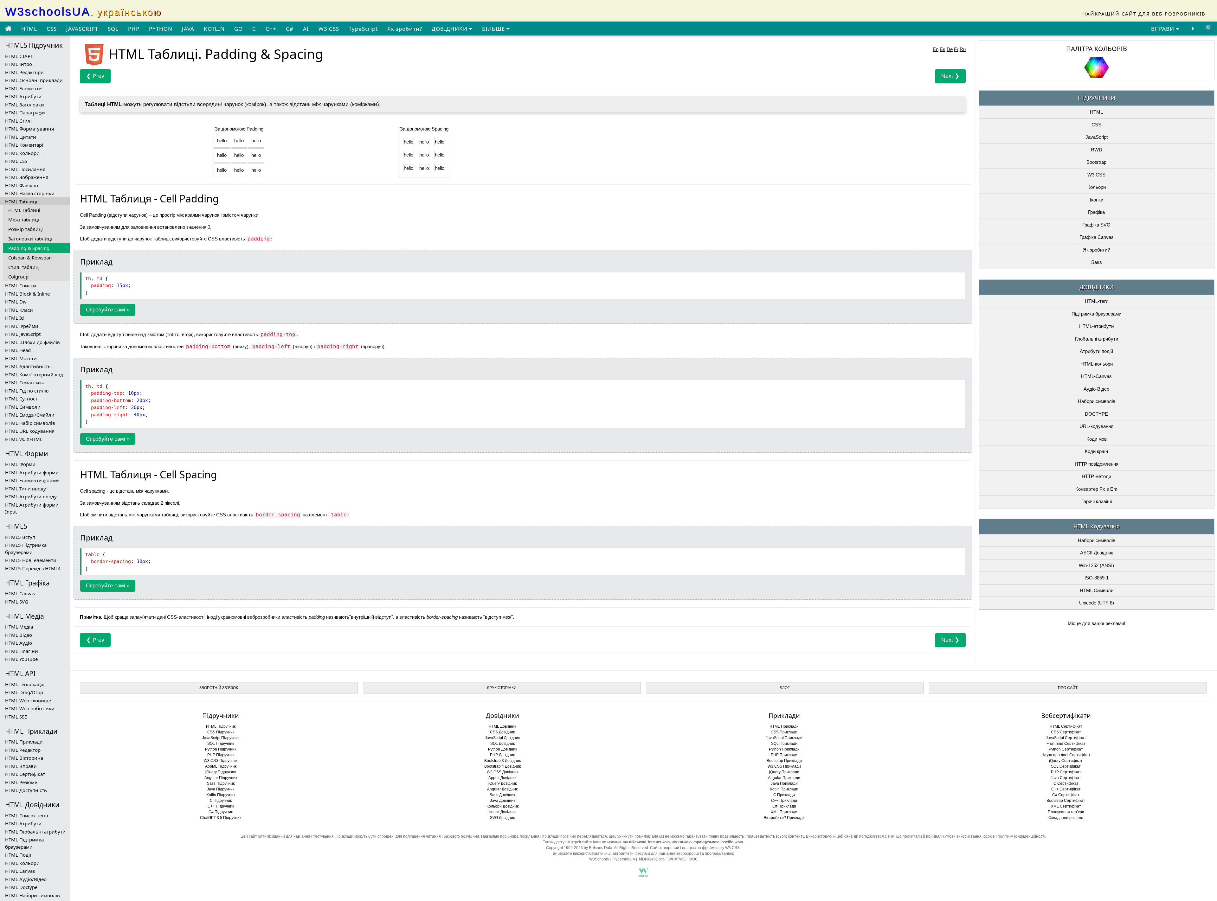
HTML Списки (20, 285)
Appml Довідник (502, 778)
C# (289, 28)
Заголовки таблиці (30, 238)
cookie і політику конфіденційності (1014, 836)
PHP (133, 28)
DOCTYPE (1096, 414)
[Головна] (8, 29)
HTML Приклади (24, 741)
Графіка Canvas (1096, 237)
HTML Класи (19, 310)
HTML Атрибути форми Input (32, 508)
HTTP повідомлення (1096, 464)
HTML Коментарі (24, 145)
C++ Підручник (221, 806)
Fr (956, 49)
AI (306, 28)
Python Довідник (502, 749)
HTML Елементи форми (32, 480)
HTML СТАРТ (19, 56)
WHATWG (677, 859)
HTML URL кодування (30, 431)
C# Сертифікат (1065, 795)
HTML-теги (1096, 301)
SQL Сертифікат (1066, 766)
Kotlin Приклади (784, 789)
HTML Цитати (20, 137)
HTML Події (18, 855)
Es (942, 49)
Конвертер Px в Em (1096, 489)
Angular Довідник (502, 789)
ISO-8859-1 (1097, 577)
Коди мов (1096, 439)
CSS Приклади (784, 732)
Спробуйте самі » (108, 310)
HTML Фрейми (21, 326)
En (935, 49)
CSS (52, 28)
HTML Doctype (21, 887)
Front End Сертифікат (1065, 743)
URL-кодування (1096, 426)
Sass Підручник (221, 783)
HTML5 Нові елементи (30, 560)
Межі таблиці (23, 219)
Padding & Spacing (28, 248)
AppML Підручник (220, 766)
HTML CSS (16, 161)
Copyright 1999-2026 (564, 848)
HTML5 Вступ (20, 537)
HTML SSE (16, 716)
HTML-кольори (1096, 364)
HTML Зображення (26, 177)
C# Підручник (221, 812)
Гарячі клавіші (1096, 501)
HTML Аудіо (18, 643)
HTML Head (18, 350)
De (950, 49)
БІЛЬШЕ (494, 28)
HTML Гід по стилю (27, 390)
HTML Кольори (22, 153)
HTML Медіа (19, 626)
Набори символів (1096, 401)
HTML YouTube (21, 659)
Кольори (1096, 187)
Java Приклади (784, 783)
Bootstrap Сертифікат (1065, 800)
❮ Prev (95, 76)
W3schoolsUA (83, 11)
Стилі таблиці (24, 267)
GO (238, 28)
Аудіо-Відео (1096, 389)
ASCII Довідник (1096, 552)
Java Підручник (220, 789)
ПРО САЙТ (1068, 688)
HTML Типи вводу (25, 488)
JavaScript (1096, 137)
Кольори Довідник (502, 806)
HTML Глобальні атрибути (35, 831)
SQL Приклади (784, 743)
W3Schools (599, 859)
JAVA (188, 28)
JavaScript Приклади (784, 738)
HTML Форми (20, 464)
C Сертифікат (1066, 783)
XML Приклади (784, 812)
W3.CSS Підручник (220, 760)
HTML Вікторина (24, 758)
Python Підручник (220, 749)
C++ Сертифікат (1066, 789)
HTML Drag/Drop (24, 692)
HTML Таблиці (21, 201)
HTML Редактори (24, 72)
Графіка (1096, 212)
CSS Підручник (220, 732)
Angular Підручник (220, 778)
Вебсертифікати (1066, 715)
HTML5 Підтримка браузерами (26, 548)
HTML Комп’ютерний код (34, 374)
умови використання (963, 836)
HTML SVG (16, 601)
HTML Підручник (220, 726)
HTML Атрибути (23, 96)
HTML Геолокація (24, 684)
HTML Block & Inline (27, 294)
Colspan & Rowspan (30, 257)
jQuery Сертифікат (1066, 760)
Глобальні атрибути (1096, 339)
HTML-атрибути (1096, 326)
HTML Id (14, 318)
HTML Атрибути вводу (31, 496)
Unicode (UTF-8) (1096, 602)
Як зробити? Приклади (784, 817)
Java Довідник (502, 800)
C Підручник (221, 800)
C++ (271, 28)
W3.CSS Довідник (502, 772)
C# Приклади (784, 806)
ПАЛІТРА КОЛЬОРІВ (1096, 48)
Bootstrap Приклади (784, 760)
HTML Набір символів (30, 423)
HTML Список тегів (26, 815)
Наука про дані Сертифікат (1066, 755)
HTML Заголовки (24, 104)
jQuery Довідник (502, 783)
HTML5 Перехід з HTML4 (33, 568)
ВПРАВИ (1163, 28)
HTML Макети (21, 358)
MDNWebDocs (652, 859)
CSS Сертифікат (1066, 732)
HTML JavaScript (23, 334)
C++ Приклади (784, 800)
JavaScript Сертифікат (1066, 738)
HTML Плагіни (21, 651)
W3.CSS (329, 28)
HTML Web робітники (30, 708)
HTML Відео (18, 635)
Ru (963, 49)
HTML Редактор (23, 750)
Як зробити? (404, 28)
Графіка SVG (1096, 224)
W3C (693, 859)
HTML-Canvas (1096, 376)
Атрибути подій (1096, 351)
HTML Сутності (22, 398)
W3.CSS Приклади (784, 766)
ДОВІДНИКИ (450, 28)
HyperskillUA (624, 859)
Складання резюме (1065, 817)
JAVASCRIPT (82, 28)
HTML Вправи (21, 766)
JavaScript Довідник (502, 738)
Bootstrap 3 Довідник (502, 760)
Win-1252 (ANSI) (1096, 565)
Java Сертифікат (1066, 778)
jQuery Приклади (784, 772)
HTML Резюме (21, 782)
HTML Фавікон (21, 185)
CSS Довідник (502, 732)
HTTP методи (1096, 476)
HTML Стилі (18, 121)
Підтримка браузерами (1096, 313)
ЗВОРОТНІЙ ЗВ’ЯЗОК (218, 688)
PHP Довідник (502, 755)
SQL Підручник (220, 743)
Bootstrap (1096, 162)
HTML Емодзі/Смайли (30, 415)
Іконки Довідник (502, 812)
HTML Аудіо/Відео (26, 879)
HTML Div (16, 301)
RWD (1096, 149)
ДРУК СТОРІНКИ (502, 688)
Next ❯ (950, 76)
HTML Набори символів (32, 895)
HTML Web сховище (28, 700)
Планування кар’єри (1066, 812)
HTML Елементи (23, 88)
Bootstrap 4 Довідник (502, 766)
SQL (113, 28)
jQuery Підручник (220, 772)
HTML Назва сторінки (30, 193)
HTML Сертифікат (25, 774)
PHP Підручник (220, 755)
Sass (1096, 262)
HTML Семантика (24, 382)
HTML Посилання (25, 169)
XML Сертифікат (1066, 806)
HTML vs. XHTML (23, 439)
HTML (29, 28)
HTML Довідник (502, 726)
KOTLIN (214, 28)
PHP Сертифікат (1066, 772)
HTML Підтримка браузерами (24, 843)
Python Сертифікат (1066, 749)
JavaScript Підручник (220, 738)
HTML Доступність (26, 790)
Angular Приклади (784, 778)
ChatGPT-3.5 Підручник (220, 817)
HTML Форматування (29, 128)
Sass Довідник (502, 795)
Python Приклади (784, 749)
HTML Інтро (18, 64)
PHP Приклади (784, 755)
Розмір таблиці (25, 229)
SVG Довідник (502, 817)
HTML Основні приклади (34, 80)
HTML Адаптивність (28, 366)
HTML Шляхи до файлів (32, 342)
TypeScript (363, 28)
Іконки (1096, 199)
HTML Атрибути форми (32, 472)
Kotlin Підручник (220, 795)
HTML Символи (23, 407)
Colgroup (18, 276)
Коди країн (1096, 451)
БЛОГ (785, 688)
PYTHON (160, 28)
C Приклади (784, 795)
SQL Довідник (502, 743)
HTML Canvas (20, 593)
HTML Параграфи (25, 112)
